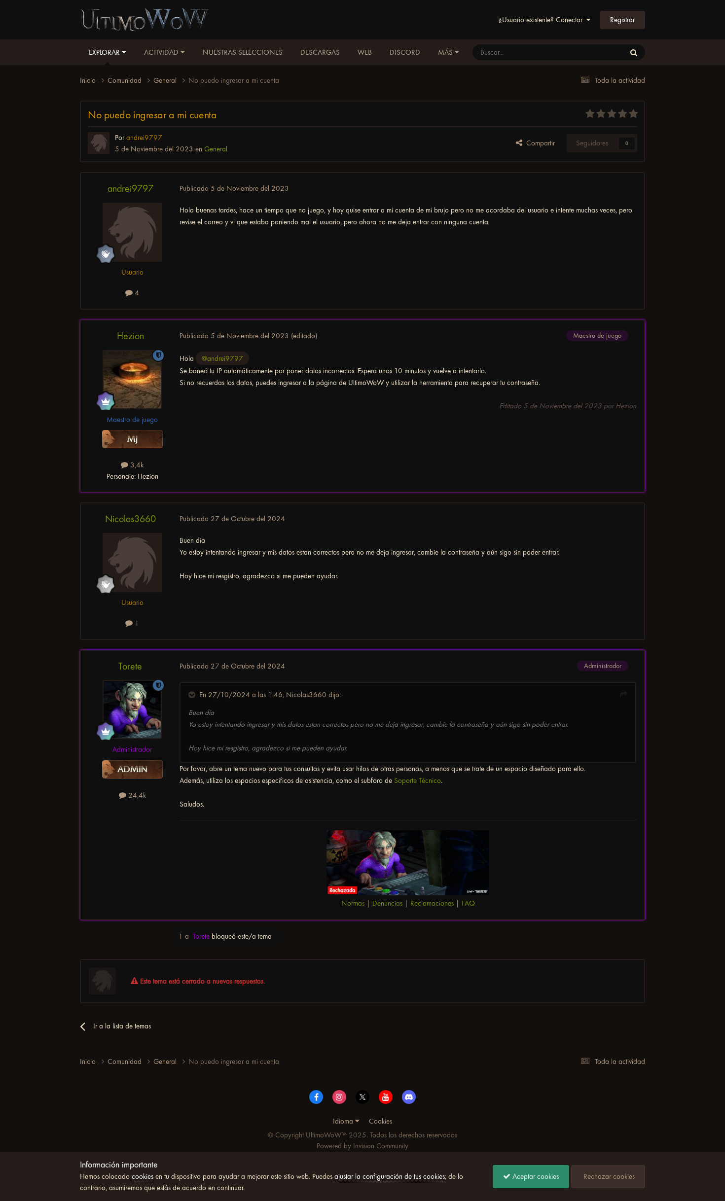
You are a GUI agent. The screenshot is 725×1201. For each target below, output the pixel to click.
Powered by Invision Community (362, 1145)
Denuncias (387, 903)
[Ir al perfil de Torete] (132, 709)
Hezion (130, 336)
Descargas (320, 52)
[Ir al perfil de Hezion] (132, 379)
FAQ (468, 903)
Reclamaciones (432, 903)
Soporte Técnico (417, 780)
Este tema (598, 52)
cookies (142, 1176)
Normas (352, 903)
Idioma (344, 1121)
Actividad (162, 52)
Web (365, 52)
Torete (130, 666)
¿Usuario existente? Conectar (542, 19)
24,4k (136, 795)
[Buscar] (633, 52)
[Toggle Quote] (192, 695)
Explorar (105, 52)
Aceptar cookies (534, 1176)
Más (445, 52)
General (215, 148)
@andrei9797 (222, 358)
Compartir (538, 143)
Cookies (380, 1121)
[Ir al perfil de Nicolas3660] (132, 562)
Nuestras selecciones (243, 52)
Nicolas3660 (130, 519)
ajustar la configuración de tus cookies (389, 1176)
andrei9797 (130, 188)
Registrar (622, 19)
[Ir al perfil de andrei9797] (98, 143)
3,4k (136, 464)
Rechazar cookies (608, 1176)
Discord (405, 52)
